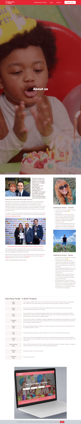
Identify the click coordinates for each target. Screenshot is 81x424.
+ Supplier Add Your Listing (40, 2)
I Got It (62, 421)
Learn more (56, 421)
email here (28, 256)
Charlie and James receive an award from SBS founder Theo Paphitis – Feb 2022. (25, 246)
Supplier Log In (70, 2)
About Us (59, 2)
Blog (51, 2)
